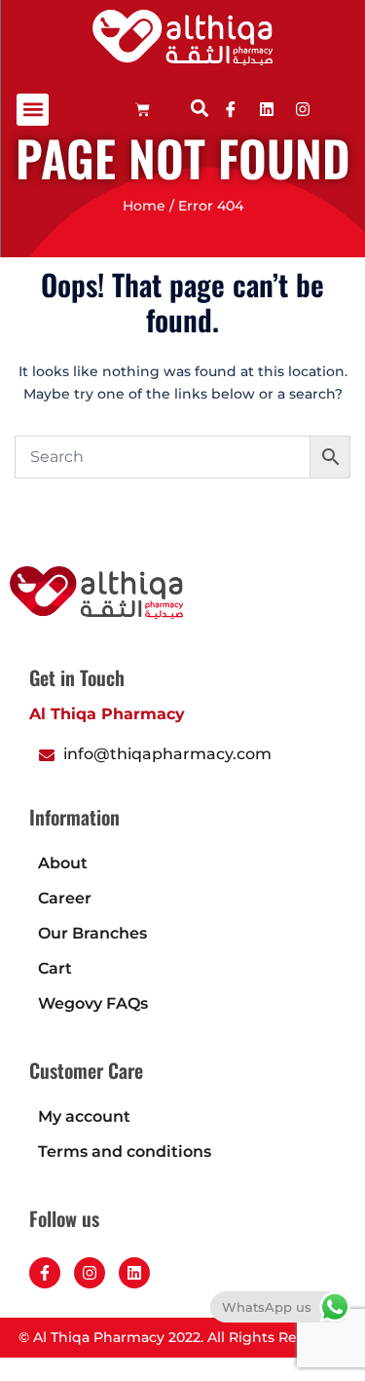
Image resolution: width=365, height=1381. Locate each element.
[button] (33, 110)
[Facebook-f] (44, 1272)
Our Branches (92, 933)
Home (144, 205)
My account (84, 1116)
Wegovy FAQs (93, 1003)
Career (64, 898)
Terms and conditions (124, 1151)
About (63, 863)
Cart (55, 968)
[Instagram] (89, 1272)
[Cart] (142, 110)
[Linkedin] (266, 109)
